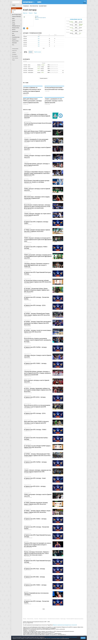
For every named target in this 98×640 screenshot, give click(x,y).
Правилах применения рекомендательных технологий (65, 624)
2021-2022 (25, 46)
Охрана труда (63, 618)
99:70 (53, 68)
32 (49, 44)
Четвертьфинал (28, 68)
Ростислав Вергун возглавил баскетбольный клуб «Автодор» (54, 88)
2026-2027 (25, 36)
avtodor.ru (37, 19)
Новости (31, 13)
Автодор (36, 16)
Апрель (26, 64)
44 (49, 40)
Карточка (25, 13)
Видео (35, 13)
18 (49, 46)
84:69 (53, 66)
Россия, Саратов (42, 17)
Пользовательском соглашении (70, 637)
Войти (84, 2)
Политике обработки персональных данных (54, 637)
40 (49, 38)
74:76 (53, 64)
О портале (36, 618)
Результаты (34, 6)
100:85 (53, 70)
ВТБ (38, 36)
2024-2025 (25, 40)
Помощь (24, 618)
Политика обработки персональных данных (74, 618)
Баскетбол (14, 8)
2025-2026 (25, 38)
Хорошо (83, 637)
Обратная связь (30, 618)
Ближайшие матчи (76, 19)
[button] (25, 52)
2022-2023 (25, 44)
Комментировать (43, 78)
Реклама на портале (43, 618)
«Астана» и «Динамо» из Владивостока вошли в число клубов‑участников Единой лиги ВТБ (32, 90)
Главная (13, 5)
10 (54, 38)
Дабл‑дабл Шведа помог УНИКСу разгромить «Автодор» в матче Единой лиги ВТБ (32, 100)
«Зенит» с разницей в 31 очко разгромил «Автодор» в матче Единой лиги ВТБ (54, 100)
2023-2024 (25, 42)
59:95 (53, 72)
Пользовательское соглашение (54, 618)
